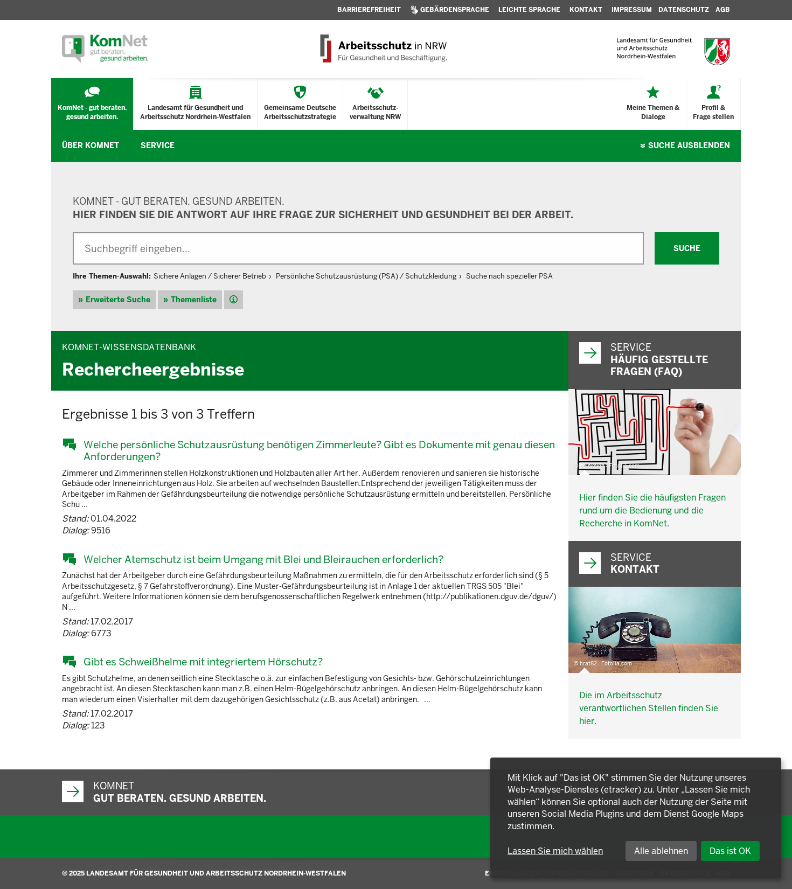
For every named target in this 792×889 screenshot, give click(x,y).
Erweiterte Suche (118, 299)
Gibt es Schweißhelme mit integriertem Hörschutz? (203, 662)
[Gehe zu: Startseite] (105, 49)
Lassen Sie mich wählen (555, 851)
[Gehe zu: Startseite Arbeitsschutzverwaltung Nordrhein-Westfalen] (383, 49)
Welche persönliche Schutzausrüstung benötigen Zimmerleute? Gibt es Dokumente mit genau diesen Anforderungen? (319, 451)
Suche (689, 145)
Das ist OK (730, 851)
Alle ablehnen (661, 851)
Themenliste (194, 299)
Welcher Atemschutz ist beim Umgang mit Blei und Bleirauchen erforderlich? (263, 559)
